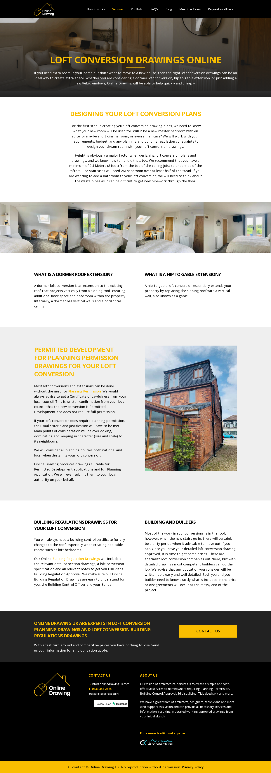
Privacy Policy (193, 767)
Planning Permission (84, 391)
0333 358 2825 (102, 689)
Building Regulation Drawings (76, 558)
